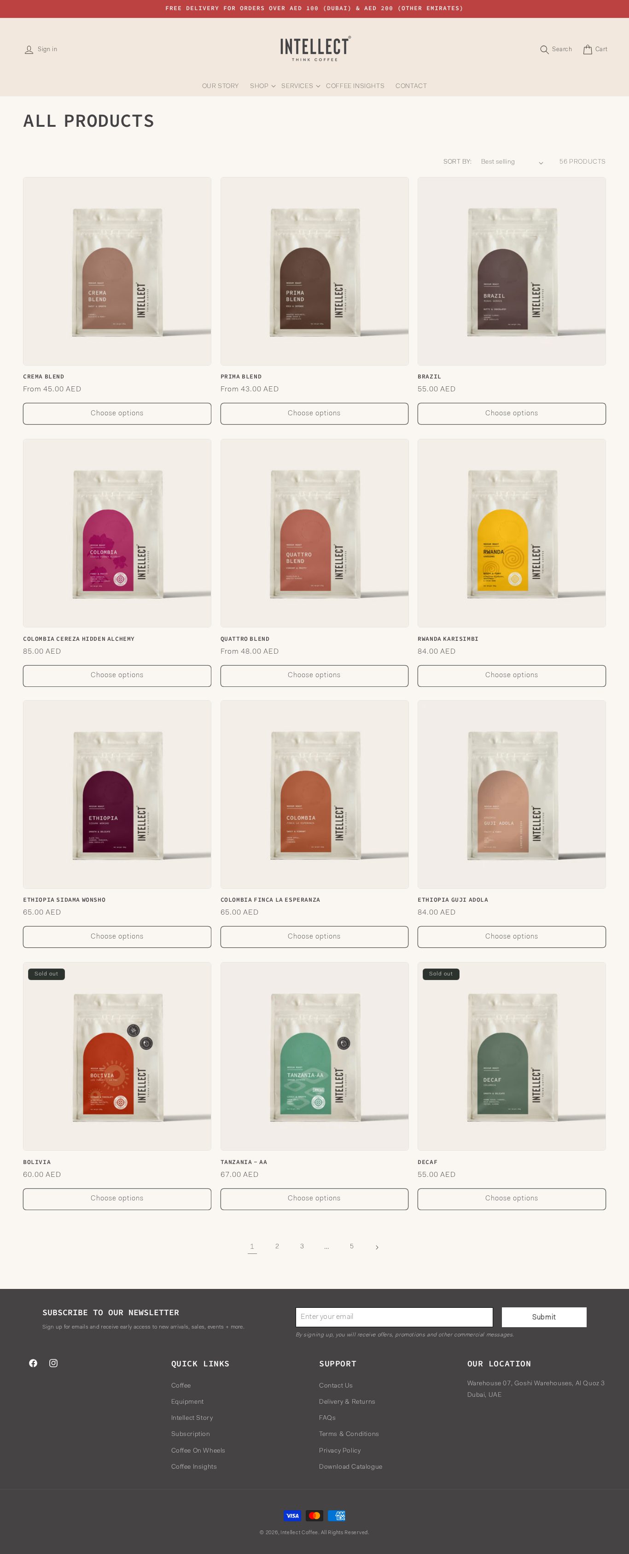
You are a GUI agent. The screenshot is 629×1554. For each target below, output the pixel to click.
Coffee (181, 1386)
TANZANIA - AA (244, 1161)
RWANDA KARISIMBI (448, 638)
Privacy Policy (340, 1451)
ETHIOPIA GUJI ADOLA (453, 900)
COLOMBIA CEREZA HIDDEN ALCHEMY (79, 638)
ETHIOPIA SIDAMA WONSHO (64, 900)
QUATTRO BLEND (245, 638)
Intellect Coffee (299, 1533)
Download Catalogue (351, 1467)
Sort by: (457, 162)
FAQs (327, 1418)
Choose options (117, 413)
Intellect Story (192, 1418)
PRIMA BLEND (241, 377)
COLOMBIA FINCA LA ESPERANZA (270, 900)
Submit (544, 1317)
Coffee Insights (194, 1467)
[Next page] (377, 1247)
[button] (260, 86)
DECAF (427, 1161)
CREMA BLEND (43, 377)
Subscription (190, 1434)
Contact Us (336, 1386)
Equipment (187, 1402)
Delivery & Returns (347, 1402)
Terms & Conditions (349, 1434)
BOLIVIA (37, 1161)
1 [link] (252, 1247)
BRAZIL (430, 377)
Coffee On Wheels (198, 1451)
